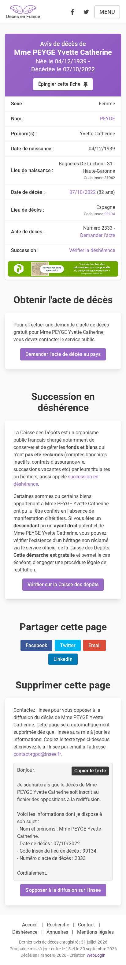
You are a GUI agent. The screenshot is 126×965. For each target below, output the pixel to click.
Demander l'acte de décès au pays (63, 354)
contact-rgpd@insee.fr (37, 754)
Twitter (68, 645)
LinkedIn (63, 659)
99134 (109, 214)
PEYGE (107, 119)
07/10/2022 (82, 192)
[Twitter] (86, 12)
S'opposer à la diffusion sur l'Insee (63, 890)
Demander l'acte (97, 235)
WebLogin (96, 955)
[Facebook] (72, 12)
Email (94, 645)
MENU (107, 12)
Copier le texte (90, 771)
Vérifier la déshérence (92, 250)
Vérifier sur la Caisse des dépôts (63, 584)
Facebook (36, 645)
